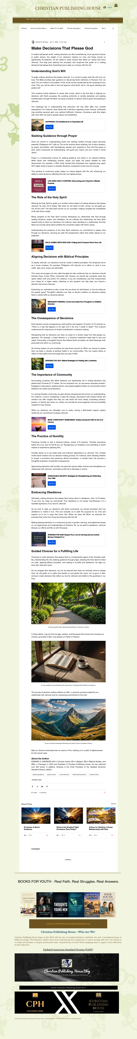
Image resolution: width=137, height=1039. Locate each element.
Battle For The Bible (57, 28)
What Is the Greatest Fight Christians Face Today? (67, 828)
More (103, 28)
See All (113, 804)
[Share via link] (47, 786)
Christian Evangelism (91, 28)
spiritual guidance (38, 774)
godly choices (51, 774)
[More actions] (104, 42)
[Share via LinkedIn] (42, 786)
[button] (116, 5)
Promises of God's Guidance (32, 828)
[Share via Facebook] (32, 786)
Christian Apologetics (73, 28)
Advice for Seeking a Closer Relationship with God (101, 828)
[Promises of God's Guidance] (35, 816)
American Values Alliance (39, 28)
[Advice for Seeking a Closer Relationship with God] (101, 816)
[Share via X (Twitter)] (37, 786)
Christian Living (37, 779)
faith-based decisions (79, 774)
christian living (93, 774)
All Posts (24, 28)
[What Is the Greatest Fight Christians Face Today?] (68, 816)
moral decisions (64, 774)
